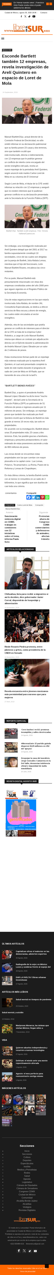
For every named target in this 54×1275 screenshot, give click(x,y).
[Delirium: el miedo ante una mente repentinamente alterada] (8, 1064)
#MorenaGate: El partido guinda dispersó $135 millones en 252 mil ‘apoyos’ (36, 746)
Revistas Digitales (27, 1210)
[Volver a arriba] (47, 1266)
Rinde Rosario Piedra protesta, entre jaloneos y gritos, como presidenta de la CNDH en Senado (25, 650)
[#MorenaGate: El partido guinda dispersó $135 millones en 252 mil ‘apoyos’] (12, 748)
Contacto (43, 13)
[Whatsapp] (47, 497)
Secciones (27, 1154)
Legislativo (27, 1182)
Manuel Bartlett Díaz (13, 509)
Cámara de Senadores (27, 1188)
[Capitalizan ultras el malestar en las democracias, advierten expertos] (8, 955)
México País (7, 50)
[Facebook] (28, 497)
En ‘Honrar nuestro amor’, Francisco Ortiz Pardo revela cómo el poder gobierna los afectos (29, 5)
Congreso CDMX (27, 1191)
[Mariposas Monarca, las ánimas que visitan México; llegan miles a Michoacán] (8, 1029)
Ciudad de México (27, 1195)
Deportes (27, 1160)
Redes (27, 1173)
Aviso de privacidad (27, 1271)
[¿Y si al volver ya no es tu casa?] (7, 1125)
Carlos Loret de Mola (24, 505)
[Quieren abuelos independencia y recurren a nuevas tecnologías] (8, 1051)
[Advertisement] (24, 860)
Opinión (27, 1179)
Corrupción (39, 505)
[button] (47, 4)
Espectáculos (27, 1163)
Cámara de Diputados (27, 1185)
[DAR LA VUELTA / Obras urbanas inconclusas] (8, 981)
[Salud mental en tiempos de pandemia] (8, 1003)
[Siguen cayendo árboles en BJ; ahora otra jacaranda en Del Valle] (18, 1115)
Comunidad (27, 1198)
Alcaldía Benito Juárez (27, 1201)
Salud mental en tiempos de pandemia (33, 999)
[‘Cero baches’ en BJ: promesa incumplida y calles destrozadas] (12, 734)
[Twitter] (33, 497)
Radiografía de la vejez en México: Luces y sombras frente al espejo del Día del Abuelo (33, 967)
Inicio (27, 1151)
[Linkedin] (38, 497)
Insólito (27, 1166)
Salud (27, 1176)
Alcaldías (27, 1204)
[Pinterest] (42, 497)
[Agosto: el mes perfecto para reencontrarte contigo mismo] (8, 1077)
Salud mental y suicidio (12, 1012)
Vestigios (27, 1207)
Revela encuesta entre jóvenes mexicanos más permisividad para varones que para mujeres (26, 694)
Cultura (27, 1157)
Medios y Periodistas (27, 1170)
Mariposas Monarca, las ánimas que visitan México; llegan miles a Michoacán (32, 1028)
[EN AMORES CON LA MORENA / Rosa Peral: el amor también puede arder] (30, 1115)
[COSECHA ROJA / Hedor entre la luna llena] (7, 1115)
